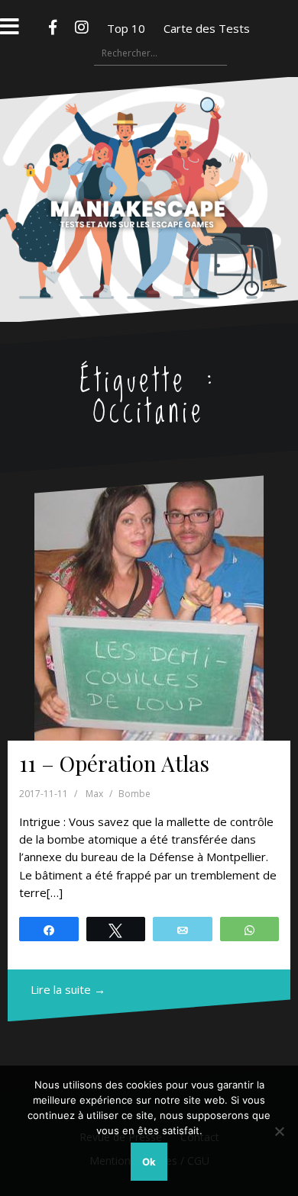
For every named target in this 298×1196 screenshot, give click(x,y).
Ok (149, 1162)
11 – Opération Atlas (114, 763)
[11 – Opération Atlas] (149, 607)
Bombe (134, 793)
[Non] (279, 1131)
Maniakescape (149, 169)
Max (94, 793)
